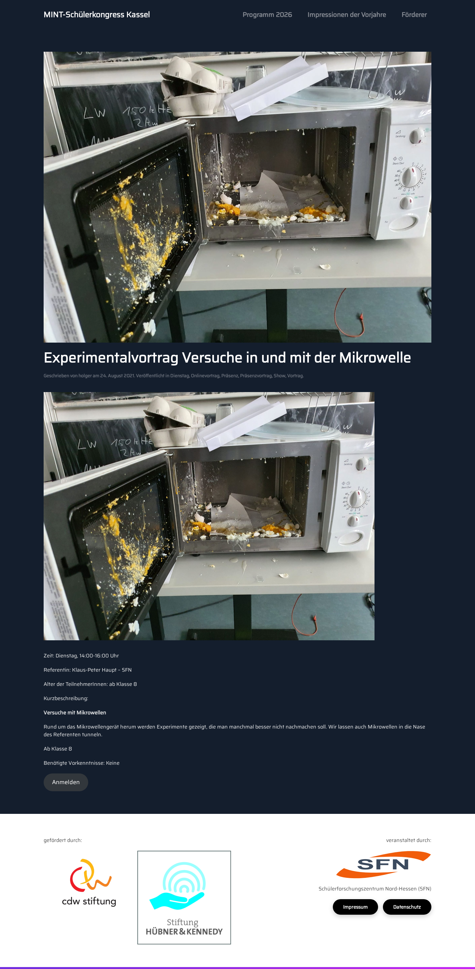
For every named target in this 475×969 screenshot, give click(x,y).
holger (85, 375)
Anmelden (66, 782)
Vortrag (295, 375)
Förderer (414, 14)
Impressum (355, 907)
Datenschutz (407, 907)
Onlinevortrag (205, 375)
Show (279, 375)
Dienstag (179, 375)
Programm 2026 (267, 14)
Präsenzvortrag (256, 375)
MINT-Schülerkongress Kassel (97, 14)
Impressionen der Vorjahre (347, 14)
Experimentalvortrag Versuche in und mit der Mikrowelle (227, 357)
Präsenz (229, 375)
